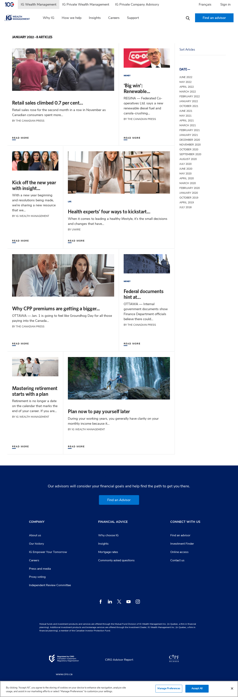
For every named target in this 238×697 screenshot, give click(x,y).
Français (205, 4)
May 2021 (185, 116)
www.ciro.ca (64, 674)
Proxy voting (37, 577)
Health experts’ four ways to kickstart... (109, 211)
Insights (95, 18)
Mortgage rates (108, 552)
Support (133, 18)
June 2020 (185, 169)
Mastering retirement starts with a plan (34, 391)
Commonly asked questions (116, 560)
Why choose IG (108, 535)
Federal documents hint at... (144, 294)
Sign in (225, 4)
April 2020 (186, 178)
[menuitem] (11, 4)
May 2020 (185, 173)
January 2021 (188, 135)
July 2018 (185, 207)
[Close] (232, 688)
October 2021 (188, 106)
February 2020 (189, 188)
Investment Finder (182, 544)
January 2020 (188, 193)
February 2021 (189, 130)
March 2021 (187, 125)
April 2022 (186, 87)
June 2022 (185, 77)
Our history (36, 544)
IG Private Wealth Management (85, 4)
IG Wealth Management (38, 4)
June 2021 (185, 111)
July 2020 (185, 164)
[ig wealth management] (20, 17)
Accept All (197, 688)
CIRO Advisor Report (119, 660)
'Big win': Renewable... (137, 88)
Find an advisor (180, 535)
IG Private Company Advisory (137, 4)
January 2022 (188, 101)
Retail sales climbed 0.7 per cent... (47, 103)
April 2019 (186, 202)
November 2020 (190, 144)
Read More (20, 137)
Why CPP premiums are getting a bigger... (56, 308)
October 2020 (188, 149)
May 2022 (185, 82)
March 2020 (187, 183)
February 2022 (189, 96)
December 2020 (189, 140)
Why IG (48, 18)
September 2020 (190, 154)
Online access (179, 552)
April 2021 (186, 120)
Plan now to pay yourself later (99, 411)
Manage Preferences (168, 688)
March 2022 (187, 91)
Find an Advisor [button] (119, 500)
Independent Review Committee (50, 585)
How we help (71, 18)
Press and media (40, 569)
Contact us (177, 560)
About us (35, 535)
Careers (114, 18)
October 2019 (188, 197)
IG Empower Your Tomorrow (48, 552)
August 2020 (188, 159)
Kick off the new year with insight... (34, 185)
